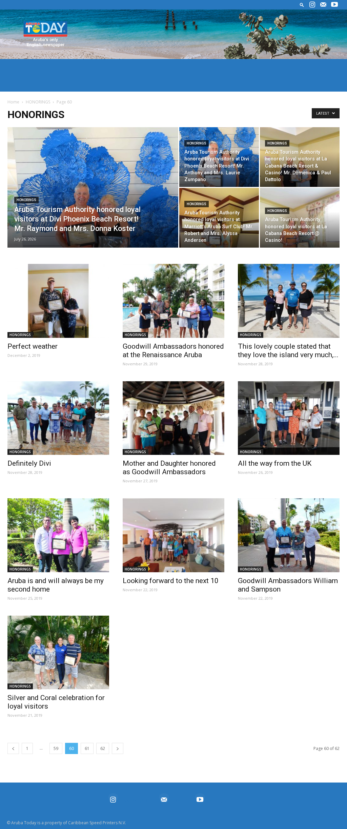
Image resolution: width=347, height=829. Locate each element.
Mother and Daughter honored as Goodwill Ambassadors (169, 467)
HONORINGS (38, 102)
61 (87, 748)
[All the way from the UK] (289, 418)
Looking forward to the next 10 (171, 581)
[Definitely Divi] (58, 418)
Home (13, 102)
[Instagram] (312, 4)
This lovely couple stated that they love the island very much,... (288, 350)
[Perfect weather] (58, 301)
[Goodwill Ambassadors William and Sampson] (289, 535)
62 (102, 748)
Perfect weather (32, 346)
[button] (302, 4)
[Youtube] (334, 4)
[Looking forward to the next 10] (173, 535)
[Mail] (323, 4)
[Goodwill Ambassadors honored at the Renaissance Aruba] (173, 301)
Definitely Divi (29, 463)
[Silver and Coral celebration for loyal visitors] (58, 653)
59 (56, 748)
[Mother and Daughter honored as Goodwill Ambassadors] (173, 418)
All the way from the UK (274, 463)
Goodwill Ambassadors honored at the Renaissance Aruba (173, 350)
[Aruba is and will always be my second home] (58, 535)
